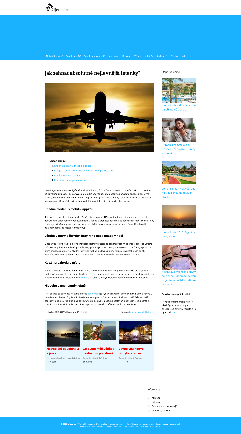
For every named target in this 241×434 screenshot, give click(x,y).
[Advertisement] (120, 35)
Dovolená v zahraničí (94, 56)
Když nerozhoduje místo (67, 175)
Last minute (114, 56)
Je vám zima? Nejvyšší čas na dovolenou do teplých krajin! (178, 193)
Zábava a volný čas (144, 56)
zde (173, 312)
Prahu (84, 277)
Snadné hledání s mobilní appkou (73, 165)
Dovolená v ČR (73, 56)
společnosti (94, 293)
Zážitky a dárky (179, 56)
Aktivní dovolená (54, 56)
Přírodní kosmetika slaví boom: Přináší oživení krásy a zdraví (179, 149)
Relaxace (127, 56)
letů (152, 274)
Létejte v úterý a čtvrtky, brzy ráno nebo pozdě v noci (84, 170)
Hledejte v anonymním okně (70, 180)
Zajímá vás (162, 56)
